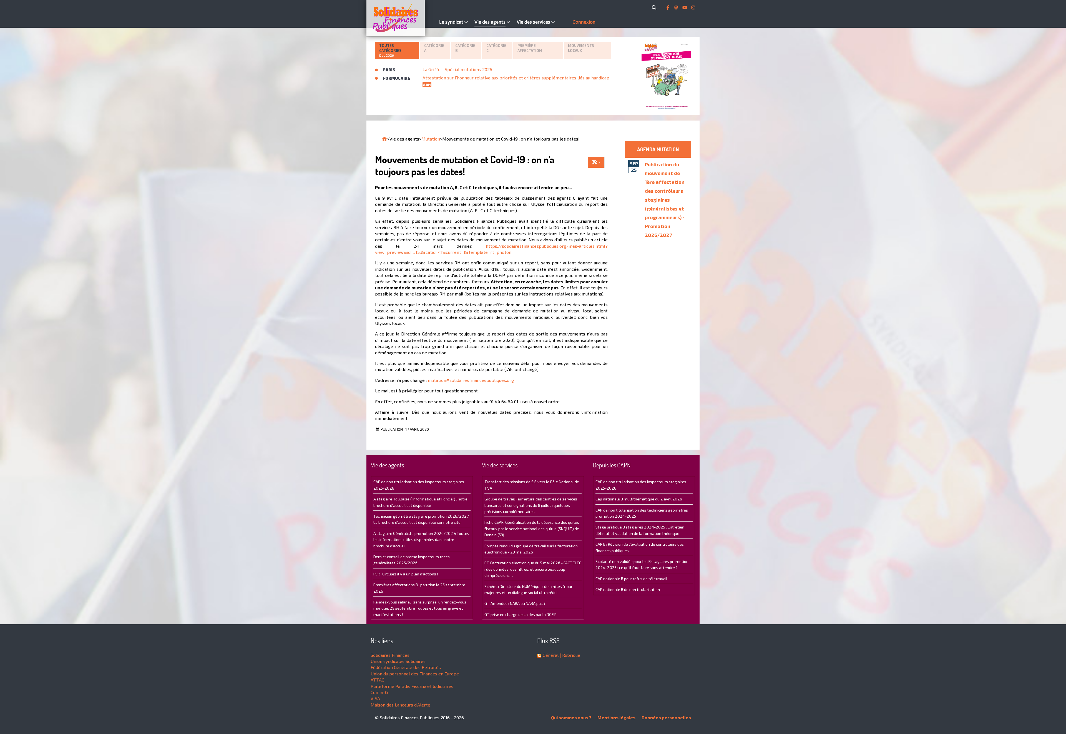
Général (551, 655)
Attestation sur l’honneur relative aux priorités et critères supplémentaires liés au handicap (516, 77)
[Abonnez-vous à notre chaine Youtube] (685, 7)
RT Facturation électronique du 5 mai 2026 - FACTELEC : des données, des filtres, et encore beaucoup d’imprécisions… (532, 569)
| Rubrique (569, 655)
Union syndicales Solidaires (398, 661)
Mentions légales (616, 717)
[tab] (397, 50)
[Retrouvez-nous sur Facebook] (668, 7)
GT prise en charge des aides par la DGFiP (520, 614)
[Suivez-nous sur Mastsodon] (676, 7)
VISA (375, 698)
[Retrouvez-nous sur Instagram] (693, 7)
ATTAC (377, 679)
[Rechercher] (655, 7)
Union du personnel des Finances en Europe (415, 673)
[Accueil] (401, 18)
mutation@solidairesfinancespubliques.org (471, 380)
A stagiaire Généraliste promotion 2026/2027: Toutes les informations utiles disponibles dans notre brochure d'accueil (421, 539)
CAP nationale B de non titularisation (627, 589)
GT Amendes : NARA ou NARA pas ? (514, 603)
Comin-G (379, 692)
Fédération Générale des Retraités (406, 667)
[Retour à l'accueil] (384, 139)
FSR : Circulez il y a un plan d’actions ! (405, 574)
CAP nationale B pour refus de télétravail (631, 578)
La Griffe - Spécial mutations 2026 (457, 69)
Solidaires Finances (390, 655)
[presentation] (397, 50)
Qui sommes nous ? (571, 717)
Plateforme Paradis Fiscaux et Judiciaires (412, 686)
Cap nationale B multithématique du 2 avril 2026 (638, 499)
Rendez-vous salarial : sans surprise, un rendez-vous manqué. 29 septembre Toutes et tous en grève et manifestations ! (419, 608)
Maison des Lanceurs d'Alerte (400, 704)
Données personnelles (666, 717)
